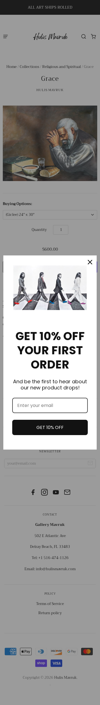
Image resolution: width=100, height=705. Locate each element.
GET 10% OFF (50, 427)
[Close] (90, 262)
